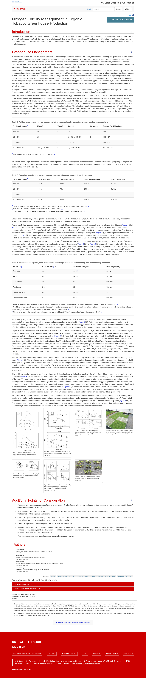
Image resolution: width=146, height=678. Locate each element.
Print (128, 9)
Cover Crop (129, 576)
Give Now (96, 654)
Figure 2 (99, 232)
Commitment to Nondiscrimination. (86, 664)
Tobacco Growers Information (27, 589)
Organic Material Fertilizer (66, 576)
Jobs (85, 654)
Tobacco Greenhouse (96, 576)
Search (118, 9)
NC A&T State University (112, 661)
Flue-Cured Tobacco (82, 576)
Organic (53, 576)
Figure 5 (20, 360)
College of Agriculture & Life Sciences (27, 654)
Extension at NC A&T (69, 654)
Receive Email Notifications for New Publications (73, 622)
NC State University (91, 661)
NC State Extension (26, 642)
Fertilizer (121, 576)
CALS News (51, 654)
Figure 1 (125, 225)
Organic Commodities (23, 584)
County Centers (112, 654)
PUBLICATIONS (20, 9)
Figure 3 (81, 244)
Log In (89, 9)
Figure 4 (81, 322)
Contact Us (129, 654)
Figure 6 (24, 376)
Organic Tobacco (110, 576)
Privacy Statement (24, 669)
